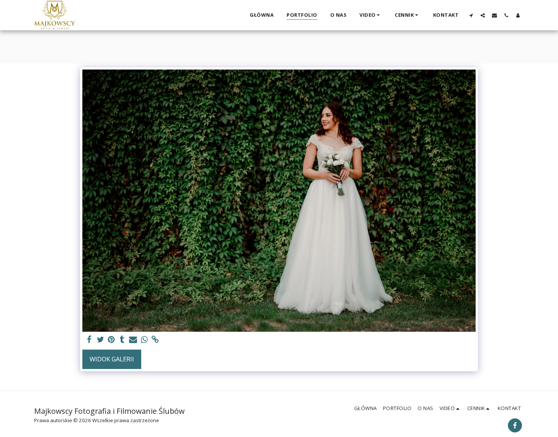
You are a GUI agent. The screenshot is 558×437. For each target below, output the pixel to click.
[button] (370, 15)
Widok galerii (112, 359)
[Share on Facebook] (89, 340)
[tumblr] (122, 340)
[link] (155, 340)
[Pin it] (111, 340)
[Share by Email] (133, 340)
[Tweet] (100, 340)
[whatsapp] (144, 340)
